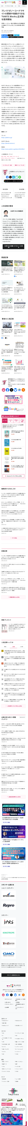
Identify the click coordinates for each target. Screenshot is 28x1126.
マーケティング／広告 (9, 6)
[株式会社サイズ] (8, 943)
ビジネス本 (10, 420)
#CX (2, 156)
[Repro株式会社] (8, 905)
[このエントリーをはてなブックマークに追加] (13, 177)
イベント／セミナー (19, 1069)
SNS (19, 6)
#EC (5, 156)
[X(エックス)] (11, 390)
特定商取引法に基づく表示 (20, 1005)
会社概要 (7, 1007)
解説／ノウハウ (5, 1061)
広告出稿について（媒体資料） (20, 999)
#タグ (11, 156)
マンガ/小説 (18, 1066)
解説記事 (4, 1079)
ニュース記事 (18, 1079)
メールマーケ (18, 1051)
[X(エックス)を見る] (11, 995)
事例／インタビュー (19, 1061)
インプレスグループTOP (19, 1008)
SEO (2, 6)
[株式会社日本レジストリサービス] (8, 922)
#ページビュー (11, 158)
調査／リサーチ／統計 (20, 1041)
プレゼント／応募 (5, 1081)
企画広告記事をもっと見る (15, 797)
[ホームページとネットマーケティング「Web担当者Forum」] (7, 1105)
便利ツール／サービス (6, 1069)
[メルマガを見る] (3, 995)
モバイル (4, 1051)
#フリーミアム (4, 158)
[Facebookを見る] (7, 995)
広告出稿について (19, 1025)
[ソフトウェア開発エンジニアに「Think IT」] (19, 1101)
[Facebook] (7, 390)
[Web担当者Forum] (13, 986)
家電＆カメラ (16, 420)
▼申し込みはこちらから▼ (7, 1113)
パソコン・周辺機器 (22, 420)
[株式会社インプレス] (13, 1092)
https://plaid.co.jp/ (6, 137)
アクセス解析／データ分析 (7, 1038)
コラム (3, 1066)
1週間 (13, 646)
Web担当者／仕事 (6, 1044)
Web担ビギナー (5, 1020)
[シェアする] (7, 177)
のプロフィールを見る (13, 246)
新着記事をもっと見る (14, 597)
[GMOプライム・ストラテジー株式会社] (8, 954)
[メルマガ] (3, 390)
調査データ (4, 1064)
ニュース (2, 876)
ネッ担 (18, 384)
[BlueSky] (15, 390)
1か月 (21, 646)
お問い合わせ (7, 1002)
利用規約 (18, 1002)
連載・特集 (4, 1023)
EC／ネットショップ (19, 1049)
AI (15, 6)
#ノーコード (16, 156)
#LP (8, 156)
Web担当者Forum (6, 2)
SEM (3, 1054)
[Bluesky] (15, 995)
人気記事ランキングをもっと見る (14, 706)
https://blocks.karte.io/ (8, 143)
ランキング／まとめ (6, 1071)
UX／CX (3, 1046)
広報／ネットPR (5, 1049)
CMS (3, 1041)
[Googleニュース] (19, 390)
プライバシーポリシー (9, 1004)
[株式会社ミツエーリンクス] (8, 894)
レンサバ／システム (19, 1046)
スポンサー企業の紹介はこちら (13, 975)
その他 (17, 1054)
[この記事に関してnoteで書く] (16, 177)
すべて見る (14, 538)
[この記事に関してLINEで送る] (19, 177)
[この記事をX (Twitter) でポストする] (10, 177)
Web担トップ (3, 874)
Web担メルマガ (19, 1020)
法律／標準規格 (19, 1044)
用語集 (17, 1081)
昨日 (5, 646)
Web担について (5, 1025)
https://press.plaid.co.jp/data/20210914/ (13, 149)
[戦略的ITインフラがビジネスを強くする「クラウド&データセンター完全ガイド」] (7, 1101)
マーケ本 (5, 420)
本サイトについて (8, 999)
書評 (16, 1064)
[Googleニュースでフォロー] (19, 995)
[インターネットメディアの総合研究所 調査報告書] (19, 1105)
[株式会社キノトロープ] (8, 932)
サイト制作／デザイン (20, 1038)
